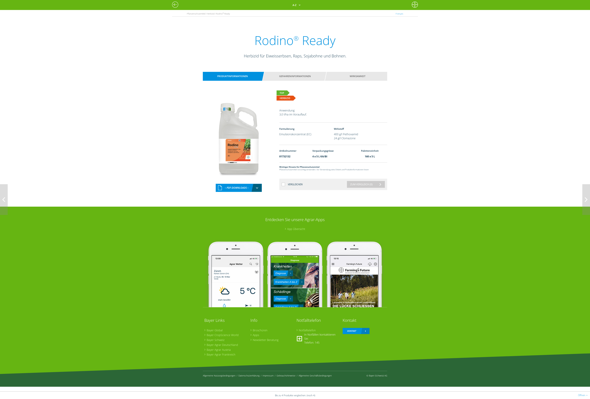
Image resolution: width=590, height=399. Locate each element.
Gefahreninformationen (295, 76)
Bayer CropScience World (223, 335)
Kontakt (351, 330)
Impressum (268, 375)
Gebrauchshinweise (286, 375)
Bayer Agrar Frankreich (221, 354)
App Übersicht (296, 229)
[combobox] (239, 188)
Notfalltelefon (307, 330)
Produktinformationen (232, 76)
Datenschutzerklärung (249, 375)
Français (399, 13)
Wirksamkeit (357, 76)
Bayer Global (215, 330)
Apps (256, 335)
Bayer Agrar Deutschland (222, 345)
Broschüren (260, 330)
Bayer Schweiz (215, 340)
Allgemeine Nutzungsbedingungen (219, 375)
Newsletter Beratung (265, 340)
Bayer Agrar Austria (219, 350)
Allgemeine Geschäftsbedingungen (315, 375)
